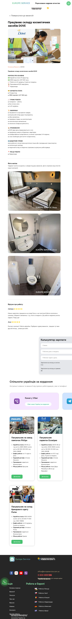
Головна (10, 67)
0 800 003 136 (45, 575)
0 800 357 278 (36, 9)
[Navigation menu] (69, 3)
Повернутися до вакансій (22, 15)
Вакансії (16, 67)
